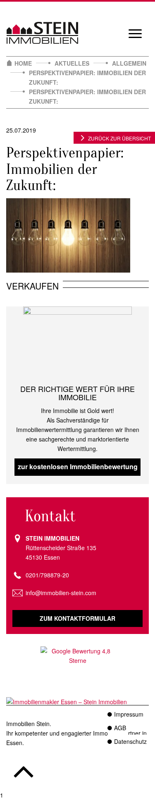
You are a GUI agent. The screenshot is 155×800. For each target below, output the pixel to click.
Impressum (128, 714)
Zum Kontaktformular (77, 618)
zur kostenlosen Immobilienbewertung (78, 466)
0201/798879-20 (47, 575)
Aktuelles (72, 63)
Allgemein (129, 63)
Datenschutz (130, 741)
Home (23, 63)
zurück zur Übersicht (119, 138)
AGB (120, 728)
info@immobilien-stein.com (61, 593)
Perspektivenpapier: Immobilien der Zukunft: (87, 77)
